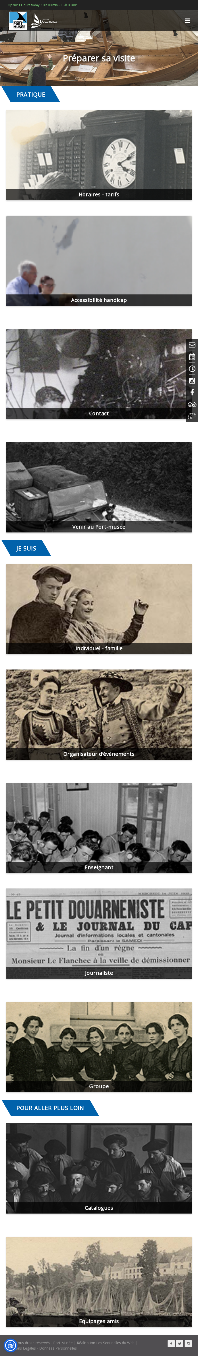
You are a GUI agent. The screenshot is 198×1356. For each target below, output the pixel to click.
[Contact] (192, 345)
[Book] (192, 416)
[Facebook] (192, 392)
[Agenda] (192, 357)
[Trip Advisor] (192, 404)
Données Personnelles (58, 1348)
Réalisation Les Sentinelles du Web (106, 1342)
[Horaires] (192, 369)
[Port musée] (35, 21)
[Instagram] (192, 380)
